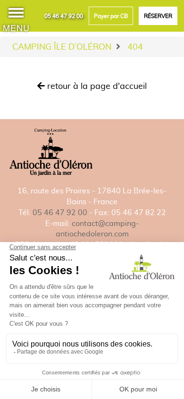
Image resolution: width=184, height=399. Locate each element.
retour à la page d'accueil (96, 85)
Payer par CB (111, 15)
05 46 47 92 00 (63, 15)
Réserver (158, 15)
